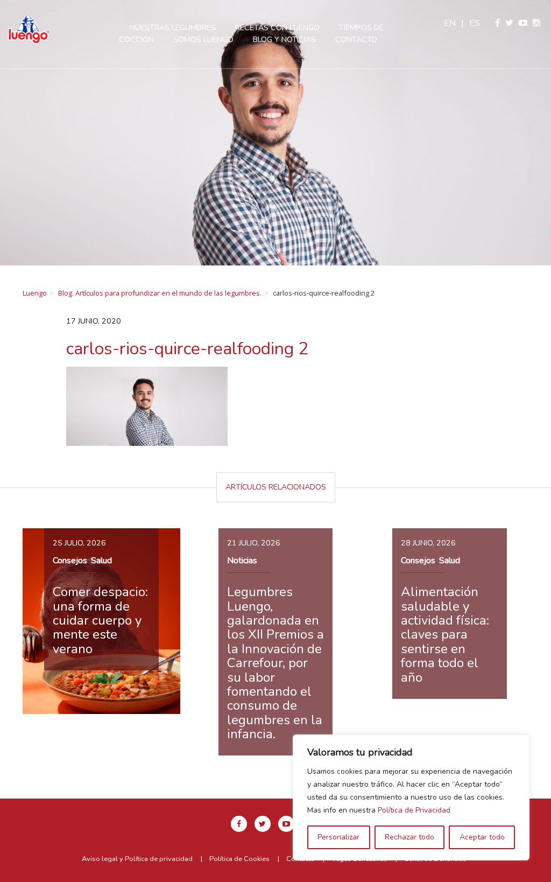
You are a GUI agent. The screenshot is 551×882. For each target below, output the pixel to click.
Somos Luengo (203, 39)
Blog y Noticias (284, 39)
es (474, 23)
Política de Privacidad (414, 810)
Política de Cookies (239, 859)
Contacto (356, 39)
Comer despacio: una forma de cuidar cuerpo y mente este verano (100, 620)
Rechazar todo (409, 837)
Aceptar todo (482, 837)
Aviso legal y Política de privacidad (137, 859)
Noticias (242, 560)
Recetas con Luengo (277, 27)
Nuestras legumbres (173, 27)
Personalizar (338, 837)
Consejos (70, 560)
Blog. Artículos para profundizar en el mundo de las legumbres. (160, 293)
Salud (101, 560)
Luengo (35, 293)
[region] (411, 797)
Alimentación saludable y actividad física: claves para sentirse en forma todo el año (445, 634)
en (450, 23)
